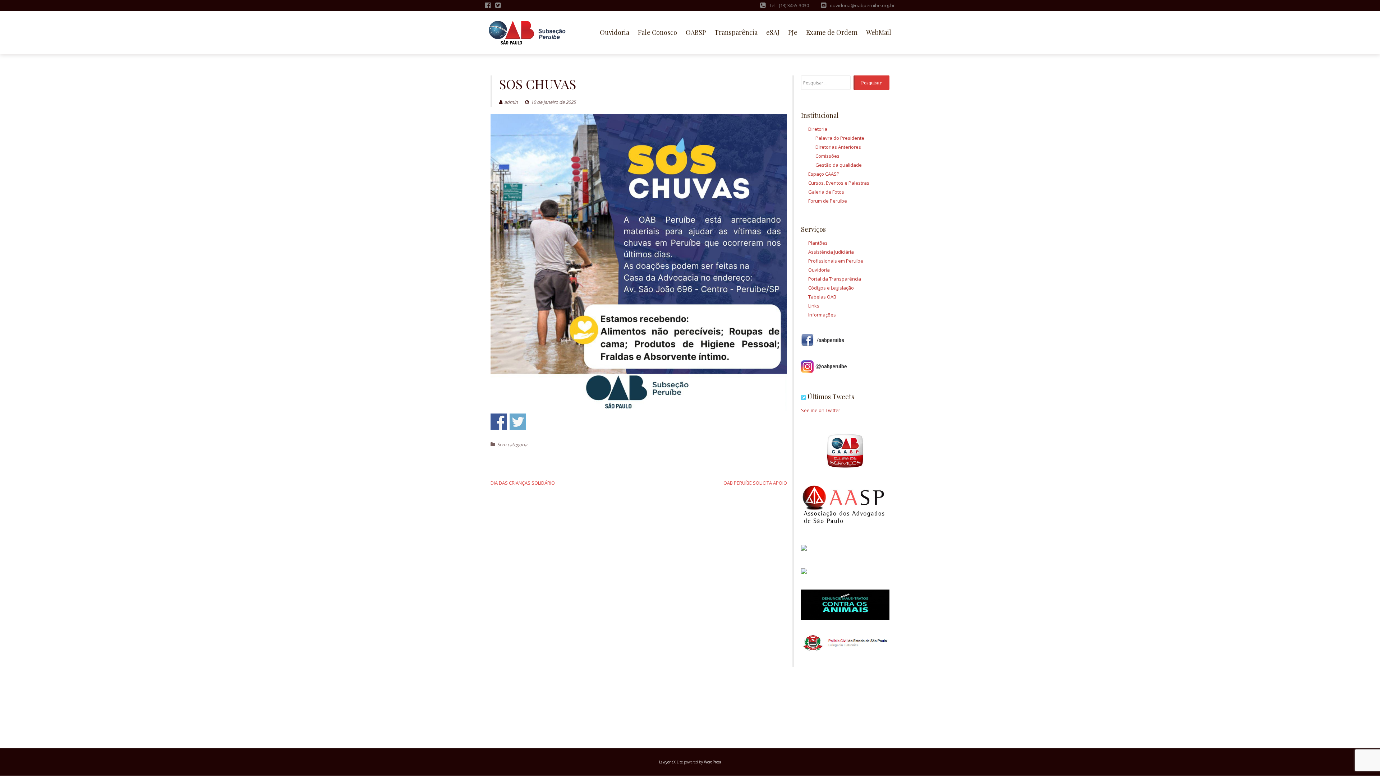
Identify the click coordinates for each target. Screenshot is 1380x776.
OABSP (696, 32)
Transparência (736, 32)
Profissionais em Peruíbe (835, 261)
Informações (822, 314)
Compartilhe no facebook (499, 422)
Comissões (827, 156)
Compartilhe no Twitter (518, 422)
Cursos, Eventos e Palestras (838, 183)
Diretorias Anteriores (838, 147)
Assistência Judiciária (831, 252)
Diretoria (817, 129)
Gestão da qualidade (838, 165)
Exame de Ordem (831, 32)
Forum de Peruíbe (827, 201)
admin (511, 102)
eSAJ (772, 32)
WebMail (878, 32)
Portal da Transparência (834, 279)
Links (813, 305)
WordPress (712, 762)
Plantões (818, 243)
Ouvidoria (614, 32)
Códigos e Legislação (831, 288)
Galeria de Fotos (826, 192)
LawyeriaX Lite (671, 762)
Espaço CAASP (824, 174)
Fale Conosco (657, 32)
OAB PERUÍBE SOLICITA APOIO (755, 483)
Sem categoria (512, 444)
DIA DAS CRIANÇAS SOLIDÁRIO (523, 483)
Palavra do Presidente (839, 138)
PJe (792, 32)
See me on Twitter (820, 410)
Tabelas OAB (822, 297)
